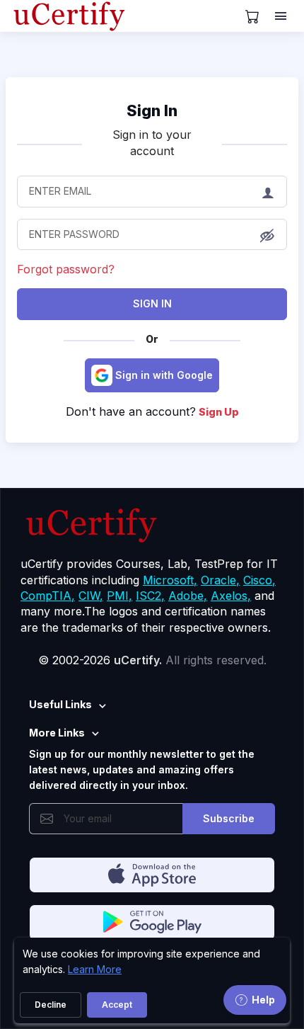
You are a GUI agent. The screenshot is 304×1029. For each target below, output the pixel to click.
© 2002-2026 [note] (152, 660)
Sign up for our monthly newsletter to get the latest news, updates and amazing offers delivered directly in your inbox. (142, 770)
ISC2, (150, 596)
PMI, (119, 596)
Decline (50, 1004)
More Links (57, 733)
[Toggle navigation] (282, 16)
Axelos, (231, 596)
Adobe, (187, 596)
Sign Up (219, 412)
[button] (267, 235)
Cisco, (259, 580)
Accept (117, 1004)
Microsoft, (170, 580)
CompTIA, (48, 596)
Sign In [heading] (152, 110)
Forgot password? (66, 269)
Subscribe (229, 818)
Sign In (152, 303)
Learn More (95, 969)
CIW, (90, 596)
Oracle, (220, 580)
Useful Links (60, 704)
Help (263, 1000)
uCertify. (138, 660)
